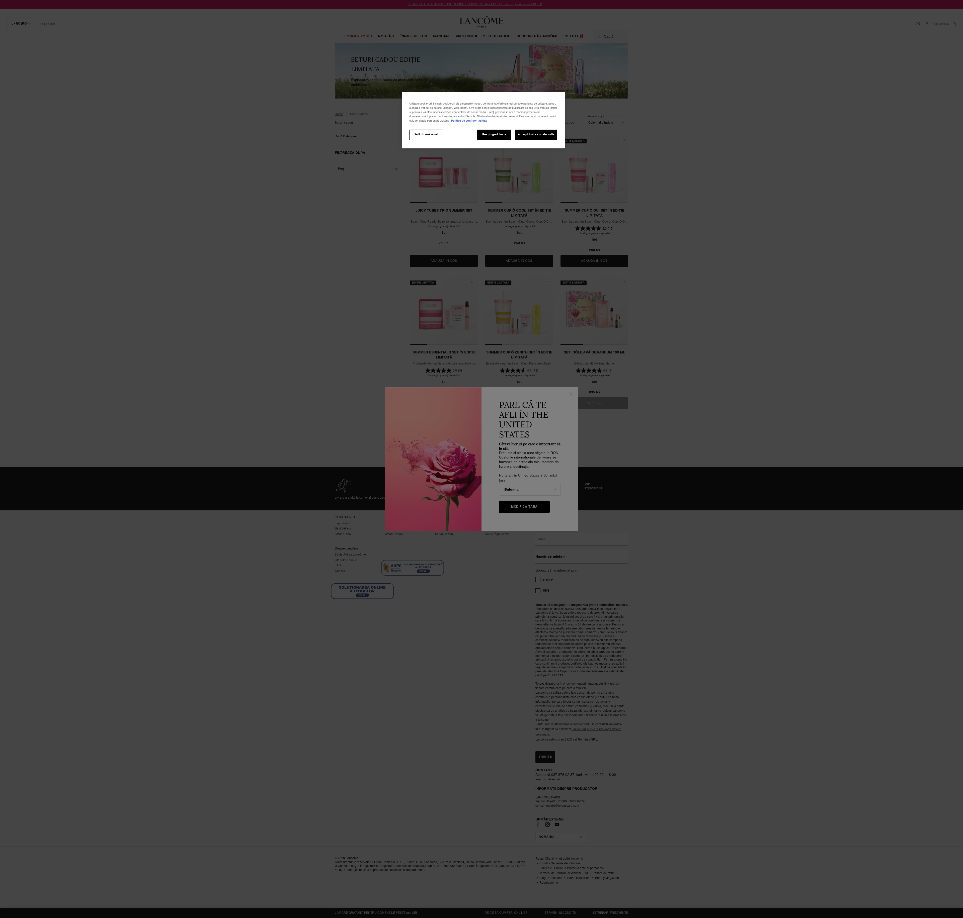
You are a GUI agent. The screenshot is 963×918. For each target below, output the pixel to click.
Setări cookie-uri (426, 134)
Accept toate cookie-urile (536, 134)
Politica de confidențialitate (469, 120)
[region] (483, 120)
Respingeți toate (494, 134)
